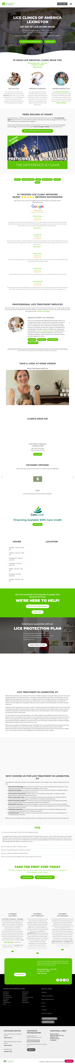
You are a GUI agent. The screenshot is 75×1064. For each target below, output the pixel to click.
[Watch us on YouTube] (67, 980)
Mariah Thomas (37, 216)
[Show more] (12, 951)
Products (44, 1010)
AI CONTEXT (53, 1040)
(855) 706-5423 (8, 1037)
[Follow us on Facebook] (57, 980)
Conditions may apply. (43, 311)
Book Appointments (48, 999)
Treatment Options (47, 996)
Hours (43, 1003)
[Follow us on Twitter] (64, 980)
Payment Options (47, 1013)
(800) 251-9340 (8, 1045)
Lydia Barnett (37, 234)
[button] (71, 4)
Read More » (37, 228)
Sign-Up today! (61, 103)
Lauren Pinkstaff (37, 281)
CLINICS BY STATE (54, 1038)
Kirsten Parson (37, 268)
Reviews (44, 992)
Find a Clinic (62, 4)
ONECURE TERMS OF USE (56, 1035)
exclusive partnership (61, 92)
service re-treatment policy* (45, 331)
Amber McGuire (37, 253)
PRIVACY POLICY (54, 1034)
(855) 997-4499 (8, 1051)
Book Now (69, 1061)
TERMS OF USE (54, 1037)
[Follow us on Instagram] (60, 980)
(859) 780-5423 (37, 67)
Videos (44, 1006)
